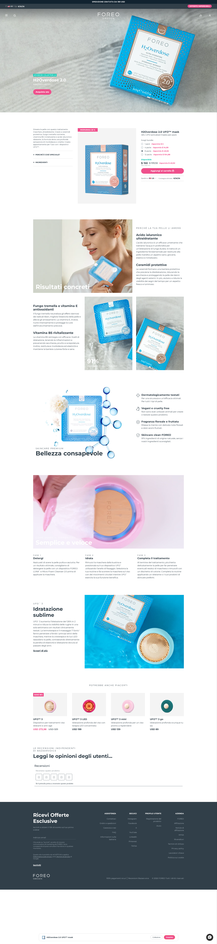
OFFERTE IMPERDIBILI (199, 6)
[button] (209, 937)
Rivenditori (179, 839)
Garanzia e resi (109, 828)
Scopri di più (40, 650)
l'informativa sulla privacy (42, 857)
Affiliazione (179, 823)
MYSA (181, 835)
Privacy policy (178, 848)
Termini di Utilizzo (176, 844)
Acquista (169, 937)
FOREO (180, 819)
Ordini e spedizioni (108, 823)
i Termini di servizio (63, 857)
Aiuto (158, 826)
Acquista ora (42, 92)
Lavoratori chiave (176, 853)
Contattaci (111, 819)
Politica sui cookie (176, 857)
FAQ (114, 832)
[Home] (108, 16)
